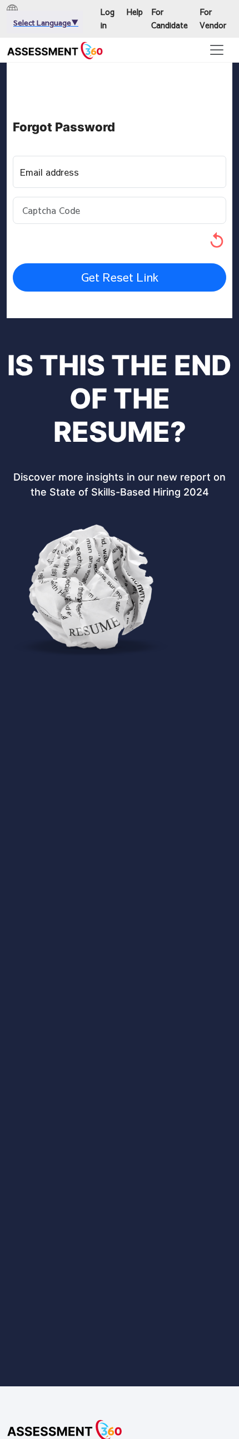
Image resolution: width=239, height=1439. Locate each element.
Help (135, 11)
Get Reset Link (119, 276)
